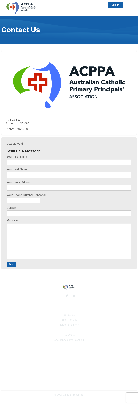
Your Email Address (19, 182)
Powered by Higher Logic (69, 400)
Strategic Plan (69, 383)
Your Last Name (17, 169)
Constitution (69, 380)
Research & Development (69, 366)
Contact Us (69, 356)
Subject (11, 207)
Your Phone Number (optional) (27, 195)
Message (12, 220)
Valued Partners (69, 369)
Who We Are (69, 349)
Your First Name (17, 156)
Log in (115, 4)
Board (69, 353)
